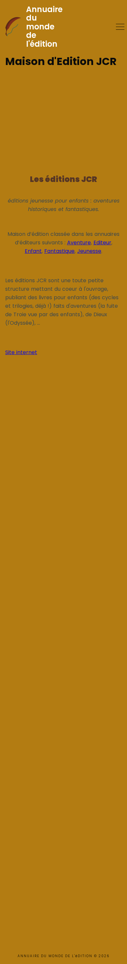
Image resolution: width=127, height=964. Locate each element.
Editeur (102, 242)
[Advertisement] (63, 118)
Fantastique (59, 251)
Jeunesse (89, 251)
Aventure (79, 242)
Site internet (21, 352)
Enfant (33, 251)
